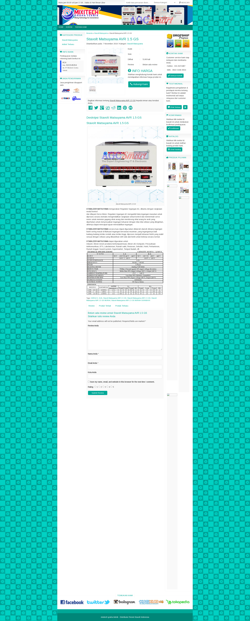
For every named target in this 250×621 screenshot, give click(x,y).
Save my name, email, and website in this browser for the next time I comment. (122, 382)
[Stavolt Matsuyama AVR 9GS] (172, 170)
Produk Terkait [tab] (105, 306)
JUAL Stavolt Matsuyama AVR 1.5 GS (112, 298)
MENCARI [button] (185, 3)
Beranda (89, 33)
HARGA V (94, 298)
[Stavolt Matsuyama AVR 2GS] (172, 182)
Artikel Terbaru (68, 44)
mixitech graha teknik (109, 617)
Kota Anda (92, 372)
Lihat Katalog (175, 149)
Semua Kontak (176, 76)
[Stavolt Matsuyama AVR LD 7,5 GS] (172, 588)
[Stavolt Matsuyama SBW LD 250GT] (184, 391)
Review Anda (93, 326)
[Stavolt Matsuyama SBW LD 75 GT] (172, 379)
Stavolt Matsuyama (70, 40)
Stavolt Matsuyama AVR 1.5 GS (112, 39)
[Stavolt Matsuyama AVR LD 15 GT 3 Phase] (184, 170)
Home (61, 27)
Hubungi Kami (140, 84)
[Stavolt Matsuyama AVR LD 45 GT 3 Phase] (184, 182)
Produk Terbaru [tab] (121, 306)
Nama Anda (92, 354)
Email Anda (92, 363)
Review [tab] (92, 306)
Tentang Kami (81, 27)
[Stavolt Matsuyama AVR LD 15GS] (184, 193)
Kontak (69, 27)
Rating (90, 387)
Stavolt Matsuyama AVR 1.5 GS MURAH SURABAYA (130, 300)
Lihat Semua (175, 107)
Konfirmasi (174, 128)
